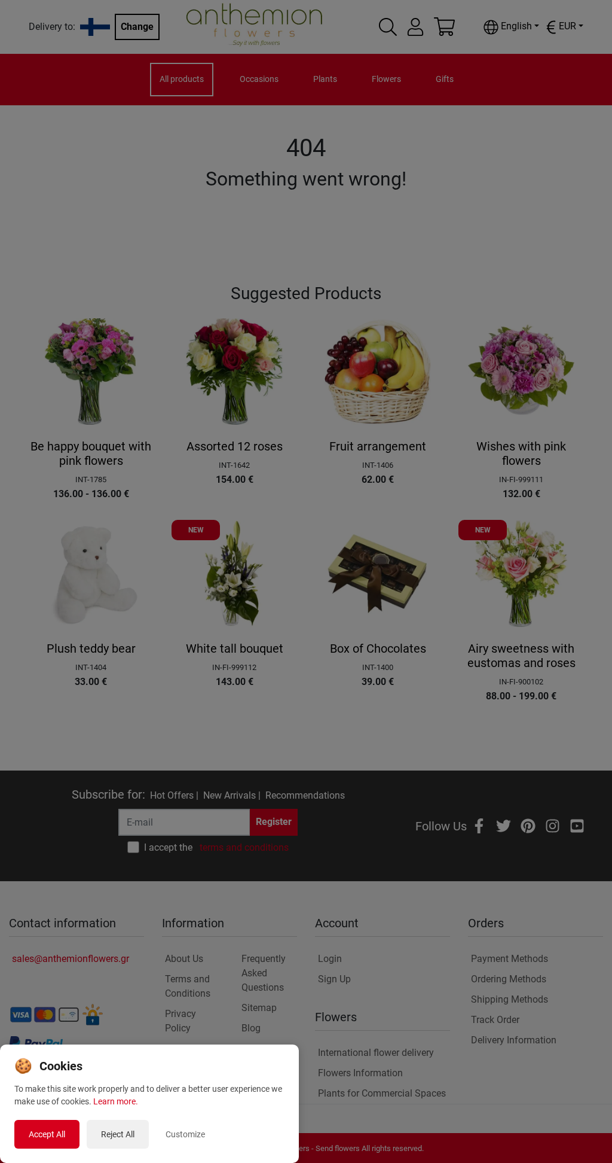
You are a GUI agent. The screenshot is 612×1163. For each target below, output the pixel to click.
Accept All (47, 1134)
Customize (185, 1134)
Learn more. (115, 1101)
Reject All (117, 1134)
